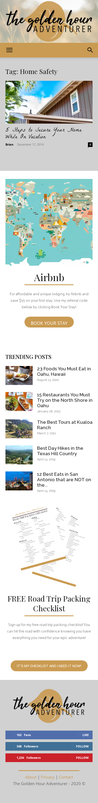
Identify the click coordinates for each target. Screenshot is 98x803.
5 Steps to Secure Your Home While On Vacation (43, 134)
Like (85, 735)
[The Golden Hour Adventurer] (49, 21)
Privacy (47, 777)
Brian (9, 144)
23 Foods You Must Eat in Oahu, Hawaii (64, 371)
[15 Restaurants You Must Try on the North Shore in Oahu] (19, 401)
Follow (82, 746)
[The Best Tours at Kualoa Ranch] (19, 428)
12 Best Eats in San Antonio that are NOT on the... (64, 479)
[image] (49, 222)
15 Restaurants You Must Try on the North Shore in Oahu (65, 400)
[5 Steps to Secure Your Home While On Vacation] (49, 102)
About (30, 777)
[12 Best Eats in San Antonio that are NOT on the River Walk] (19, 480)
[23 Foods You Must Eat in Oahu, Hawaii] (19, 375)
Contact (66, 777)
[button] (9, 50)
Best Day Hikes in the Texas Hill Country (60, 450)
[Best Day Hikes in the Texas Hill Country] (19, 454)
